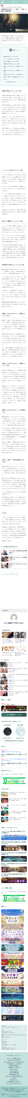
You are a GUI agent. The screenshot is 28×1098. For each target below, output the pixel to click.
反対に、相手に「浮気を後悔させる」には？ (14, 77)
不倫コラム (4, 7)
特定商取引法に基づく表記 (17, 1090)
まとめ (5, 79)
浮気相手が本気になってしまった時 (12, 64)
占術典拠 (6, 1090)
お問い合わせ (5, 1088)
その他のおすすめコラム (11, 81)
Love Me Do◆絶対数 (14, 1072)
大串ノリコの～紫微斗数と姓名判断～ (14, 1076)
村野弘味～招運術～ (14, 1065)
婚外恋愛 (19, 7)
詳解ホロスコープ (14, 1079)
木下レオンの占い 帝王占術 (14, 1060)
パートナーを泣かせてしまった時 (11, 59)
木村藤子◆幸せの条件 (14, 1074)
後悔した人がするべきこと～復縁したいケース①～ (14, 67)
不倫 (2, 5)
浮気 (15, 7)
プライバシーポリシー (20, 1088)
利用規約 (11, 1088)
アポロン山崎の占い (14, 1070)
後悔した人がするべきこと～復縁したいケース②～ (14, 71)
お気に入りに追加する (9, 573)
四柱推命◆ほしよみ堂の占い (14, 1081)
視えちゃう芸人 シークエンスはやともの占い (14, 1062)
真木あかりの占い (14, 1069)
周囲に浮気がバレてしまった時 (11, 56)
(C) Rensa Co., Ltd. (14, 1096)
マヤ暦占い (14, 1078)
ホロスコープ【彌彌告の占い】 (14, 1058)
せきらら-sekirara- (21, 1094)
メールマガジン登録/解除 (14, 1091)
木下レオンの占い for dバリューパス (14, 1083)
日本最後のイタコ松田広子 (14, 1067)
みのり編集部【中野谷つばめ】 (21, 12)
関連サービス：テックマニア (9, 1094)
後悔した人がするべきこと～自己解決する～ (14, 74)
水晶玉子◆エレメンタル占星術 (14, 1063)
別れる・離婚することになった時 (11, 61)
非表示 (17, 50)
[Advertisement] (14, 151)
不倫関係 (10, 7)
